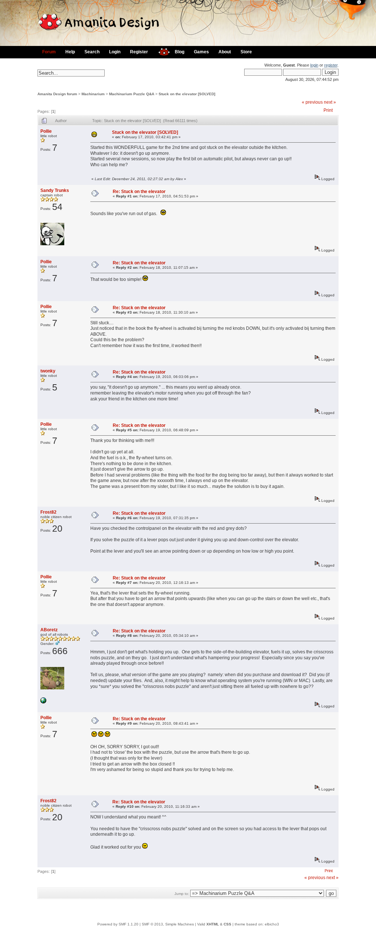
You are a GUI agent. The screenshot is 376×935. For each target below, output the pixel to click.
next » (330, 102)
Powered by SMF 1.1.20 (117, 924)
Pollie (46, 131)
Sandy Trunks (54, 190)
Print (328, 110)
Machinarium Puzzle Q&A (131, 94)
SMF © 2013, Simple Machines (168, 924)
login (314, 65)
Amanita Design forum (57, 94)
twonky (47, 371)
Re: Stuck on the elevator (139, 191)
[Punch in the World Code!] (43, 702)
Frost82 (48, 512)
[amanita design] (161, 51)
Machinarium (93, 94)
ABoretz (49, 629)
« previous (312, 102)
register (330, 65)
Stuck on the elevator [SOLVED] (187, 94)
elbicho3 (272, 924)
